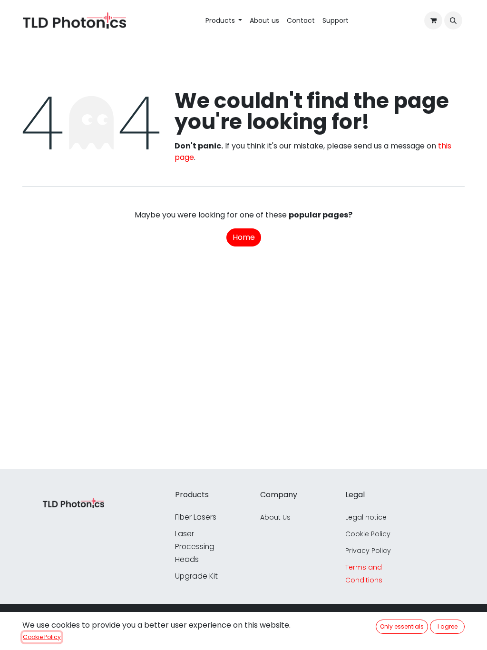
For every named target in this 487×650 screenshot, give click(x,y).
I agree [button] (448, 626)
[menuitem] (224, 21)
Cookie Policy (42, 637)
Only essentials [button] (402, 626)
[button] (453, 20)
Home (244, 237)
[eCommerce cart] (433, 20)
